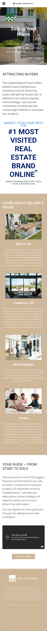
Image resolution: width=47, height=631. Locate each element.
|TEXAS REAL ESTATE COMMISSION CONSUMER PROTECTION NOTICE (25, 599)
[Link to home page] (23, 3)
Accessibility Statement (20, 590)
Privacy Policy (31, 587)
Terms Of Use (13, 587)
